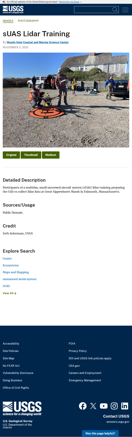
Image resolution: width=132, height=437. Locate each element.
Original (11, 155)
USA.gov (74, 365)
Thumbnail (31, 155)
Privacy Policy (78, 351)
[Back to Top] (119, 424)
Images (8, 21)
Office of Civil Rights (16, 387)
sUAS (6, 286)
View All (8, 293)
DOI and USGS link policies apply (90, 358)
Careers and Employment (85, 373)
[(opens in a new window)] (82, 405)
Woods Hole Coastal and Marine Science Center (38, 42)
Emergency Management (85, 380)
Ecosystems (11, 265)
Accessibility (11, 343)
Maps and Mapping (16, 272)
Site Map (8, 358)
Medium (50, 155)
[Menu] (125, 10)
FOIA (72, 343)
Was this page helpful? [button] (100, 433)
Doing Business (12, 380)
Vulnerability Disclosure (18, 373)
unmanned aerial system (19, 279)
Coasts (7, 258)
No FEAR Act (11, 365)
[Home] (13, 12)
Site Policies (11, 351)
